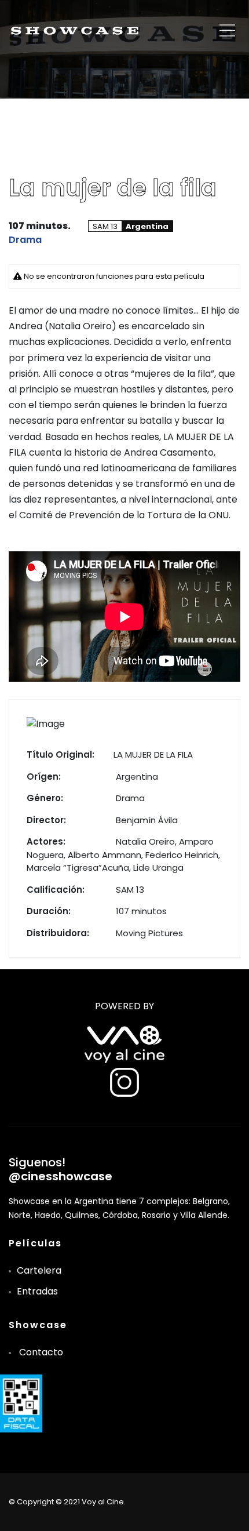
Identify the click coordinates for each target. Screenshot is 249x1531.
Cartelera (39, 1270)
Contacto (41, 1352)
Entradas (37, 1291)
